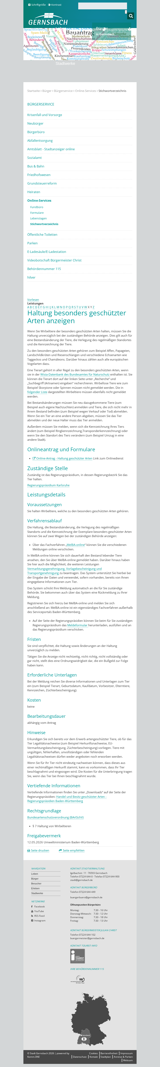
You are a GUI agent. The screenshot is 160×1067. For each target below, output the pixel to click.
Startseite (33, 91)
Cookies (93, 1053)
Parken (32, 243)
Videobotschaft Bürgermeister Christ (54, 260)
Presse (35, 30)
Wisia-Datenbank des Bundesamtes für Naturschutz (75, 374)
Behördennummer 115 (44, 269)
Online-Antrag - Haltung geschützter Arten (64, 458)
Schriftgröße (38, 4)
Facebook (39, 906)
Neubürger (35, 123)
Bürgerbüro (36, 132)
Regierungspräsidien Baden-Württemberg (55, 801)
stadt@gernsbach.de (81, 880)
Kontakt (94, 1056)
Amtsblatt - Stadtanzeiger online (51, 149)
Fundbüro (36, 207)
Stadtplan (105, 1056)
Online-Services (85, 91)
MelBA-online (76, 545)
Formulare (37, 213)
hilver (31, 277)
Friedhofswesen (39, 175)
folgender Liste (37, 392)
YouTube (39, 911)
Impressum (126, 1053)
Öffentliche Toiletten (42, 234)
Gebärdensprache (91, 30)
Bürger (47, 91)
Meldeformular (77, 625)
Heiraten (33, 192)
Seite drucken (40, 850)
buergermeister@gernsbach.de (87, 938)
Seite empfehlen (73, 850)
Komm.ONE (33, 1056)
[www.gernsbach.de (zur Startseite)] (48, 24)
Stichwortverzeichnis (44, 224)
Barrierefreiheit (108, 1053)
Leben (34, 874)
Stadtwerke (65, 63)
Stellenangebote (68, 30)
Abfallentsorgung (40, 140)
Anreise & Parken (123, 1056)
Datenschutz (80, 1056)
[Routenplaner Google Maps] (99, 1019)
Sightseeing (80, 34)
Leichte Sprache (118, 30)
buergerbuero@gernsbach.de (86, 897)
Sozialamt (34, 158)
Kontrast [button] (56, 4)
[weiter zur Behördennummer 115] (99, 979)
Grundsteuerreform (42, 183)
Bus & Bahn (35, 166)
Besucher (65, 48)
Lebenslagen (38, 218)
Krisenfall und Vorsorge (44, 115)
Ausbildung (48, 30)
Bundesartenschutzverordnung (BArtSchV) (55, 817)
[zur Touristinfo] (99, 956)
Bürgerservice (63, 91)
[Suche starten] (126, 12)
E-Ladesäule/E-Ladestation (46, 252)
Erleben (105, 48)
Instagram (39, 920)
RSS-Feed (39, 915)
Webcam (128, 1060)
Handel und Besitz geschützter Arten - (81, 797)
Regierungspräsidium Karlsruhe (48, 485)
